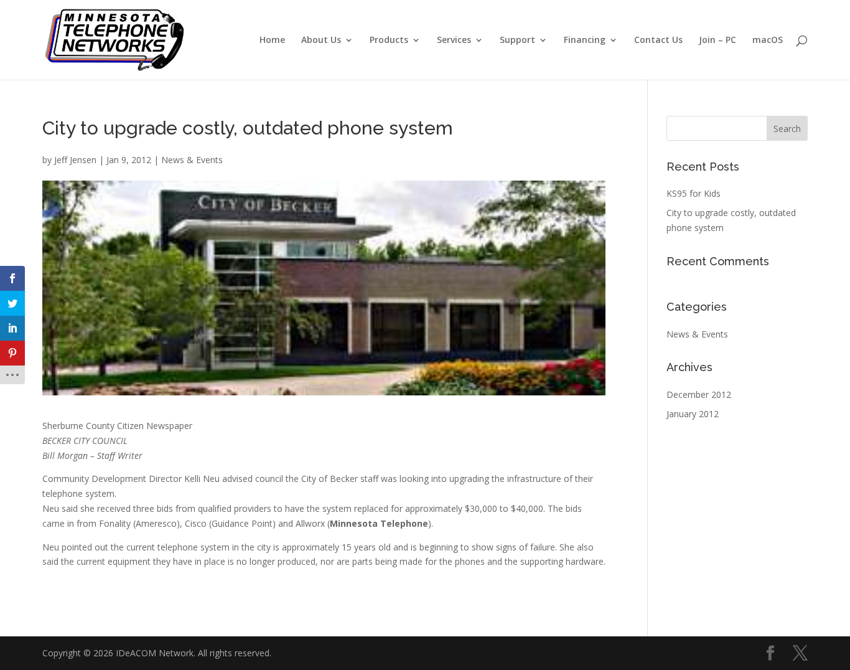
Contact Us (658, 40)
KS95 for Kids (693, 193)
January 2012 (692, 414)
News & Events (192, 160)
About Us (321, 40)
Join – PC (717, 40)
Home (272, 40)
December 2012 (698, 394)
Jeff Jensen (75, 160)
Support (517, 40)
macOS (767, 40)
